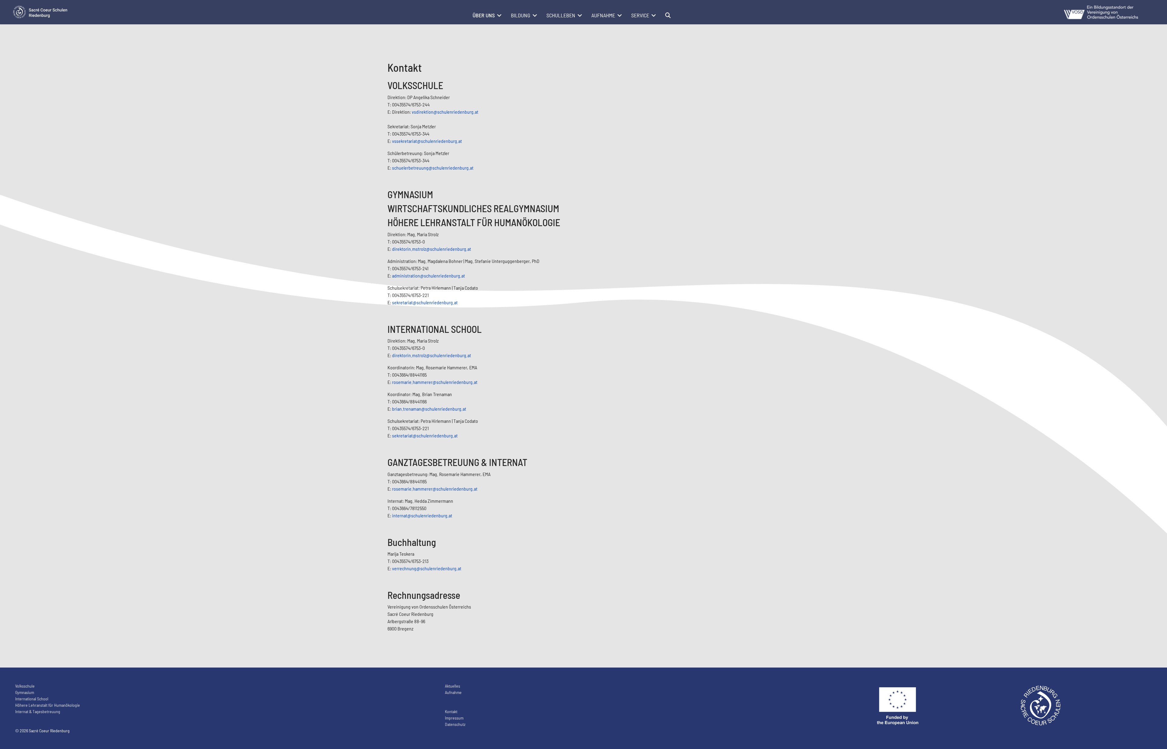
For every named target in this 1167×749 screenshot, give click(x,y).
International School (31, 698)
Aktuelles (452, 686)
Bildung (520, 15)
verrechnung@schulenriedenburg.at (426, 568)
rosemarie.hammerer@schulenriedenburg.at (434, 382)
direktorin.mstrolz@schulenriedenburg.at (431, 249)
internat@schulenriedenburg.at (422, 515)
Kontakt (451, 711)
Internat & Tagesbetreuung (37, 711)
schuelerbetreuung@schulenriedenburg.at (432, 168)
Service (640, 15)
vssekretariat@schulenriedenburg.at (427, 141)
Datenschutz (455, 724)
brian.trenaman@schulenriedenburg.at (429, 409)
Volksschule (25, 686)
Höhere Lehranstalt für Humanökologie (47, 705)
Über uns (484, 15)
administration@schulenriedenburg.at (428, 275)
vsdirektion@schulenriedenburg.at (445, 112)
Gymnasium (24, 692)
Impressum (454, 717)
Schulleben (560, 15)
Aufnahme (603, 15)
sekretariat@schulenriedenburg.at (425, 302)
